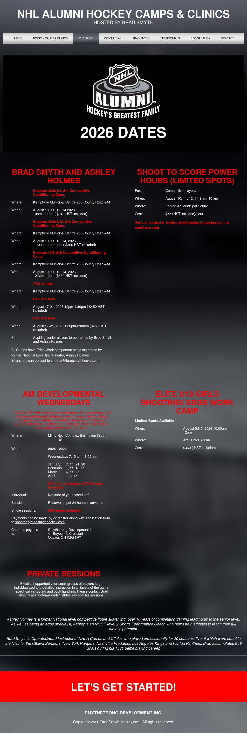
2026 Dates (85, 38)
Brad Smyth (141, 38)
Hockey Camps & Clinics (50, 38)
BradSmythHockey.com (120, 722)
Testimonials (170, 38)
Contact (227, 38)
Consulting (113, 38)
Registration (200, 38)
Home (18, 38)
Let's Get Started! (123, 686)
